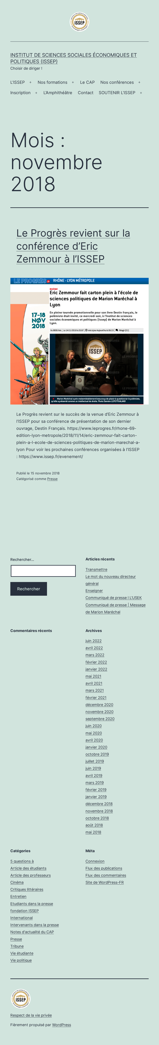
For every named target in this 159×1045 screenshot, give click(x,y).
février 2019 (96, 789)
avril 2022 (94, 648)
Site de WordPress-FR (105, 882)
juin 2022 (94, 641)
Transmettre (96, 569)
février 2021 (96, 697)
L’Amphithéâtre (57, 92)
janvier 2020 (96, 747)
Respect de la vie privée (31, 1015)
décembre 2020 (99, 704)
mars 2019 (95, 782)
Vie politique (21, 960)
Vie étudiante (21, 953)
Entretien (18, 896)
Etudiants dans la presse (31, 904)
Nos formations (52, 82)
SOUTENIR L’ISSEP (117, 92)
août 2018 (94, 825)
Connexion (95, 861)
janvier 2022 (96, 669)
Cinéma (17, 882)
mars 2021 (95, 690)
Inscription (20, 92)
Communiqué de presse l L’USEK (114, 597)
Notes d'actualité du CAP (32, 932)
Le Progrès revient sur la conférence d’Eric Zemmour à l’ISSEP (73, 246)
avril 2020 (94, 740)
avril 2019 (94, 775)
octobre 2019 (97, 754)
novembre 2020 (99, 712)
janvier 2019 (96, 797)
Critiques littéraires (26, 889)
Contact (85, 92)
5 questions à (22, 861)
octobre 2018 (97, 818)
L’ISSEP (17, 82)
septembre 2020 (100, 719)
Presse (52, 479)
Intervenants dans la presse (34, 925)
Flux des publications (104, 868)
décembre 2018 (99, 804)
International (21, 918)
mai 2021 (93, 676)
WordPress (61, 1025)
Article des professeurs (30, 875)
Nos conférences (117, 82)
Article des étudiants (28, 868)
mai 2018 (93, 832)
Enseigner (94, 590)
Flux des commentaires (106, 875)
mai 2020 (94, 733)
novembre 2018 (99, 811)
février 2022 (96, 662)
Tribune (17, 946)
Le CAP (87, 82)
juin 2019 (93, 768)
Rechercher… (22, 559)
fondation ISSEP (24, 911)
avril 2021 (94, 683)
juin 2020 (94, 726)
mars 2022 (95, 655)
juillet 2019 (95, 761)
